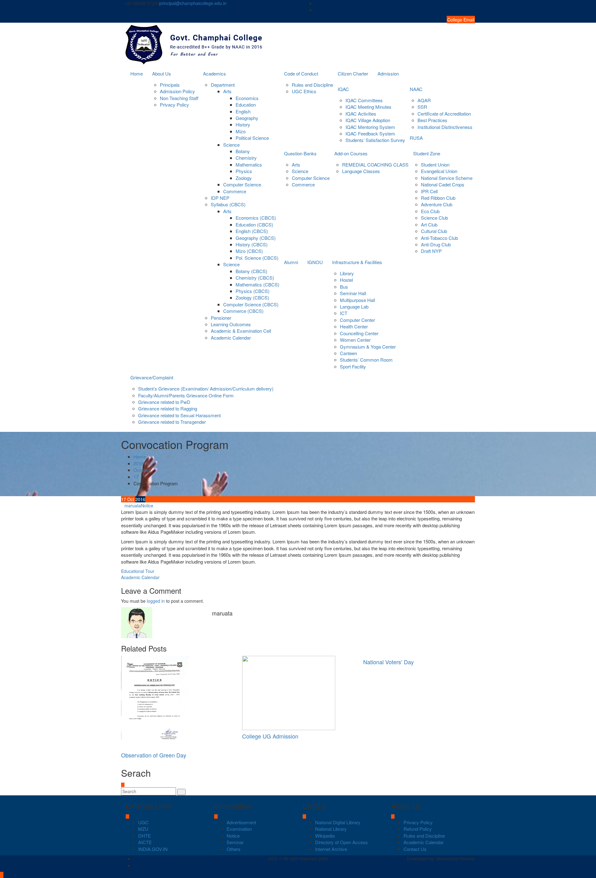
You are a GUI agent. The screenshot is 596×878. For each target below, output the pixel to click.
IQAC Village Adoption (367, 120)
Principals (170, 84)
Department (223, 84)
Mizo (241, 131)
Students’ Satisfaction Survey (375, 140)
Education (246, 104)
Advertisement (241, 822)
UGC (143, 822)
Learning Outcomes (231, 324)
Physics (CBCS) (252, 291)
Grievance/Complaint (151, 377)
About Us (161, 73)
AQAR (424, 100)
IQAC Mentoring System (370, 127)
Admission (388, 73)
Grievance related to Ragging (167, 408)
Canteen (348, 353)
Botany (243, 151)
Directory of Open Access (341, 842)
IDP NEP (220, 197)
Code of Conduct (301, 73)
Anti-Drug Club (436, 244)
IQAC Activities (360, 113)
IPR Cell (429, 191)
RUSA (416, 138)
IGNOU (315, 262)
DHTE (144, 835)
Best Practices (432, 120)
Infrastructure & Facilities (357, 262)
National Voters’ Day (388, 662)
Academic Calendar (231, 337)
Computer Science (242, 184)
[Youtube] (473, 10)
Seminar (235, 842)
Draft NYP (431, 251)
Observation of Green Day (153, 755)
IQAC (343, 89)
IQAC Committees (364, 100)
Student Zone (426, 153)
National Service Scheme (446, 178)
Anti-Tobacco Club (439, 238)
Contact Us (415, 849)
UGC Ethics (304, 91)
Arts (227, 91)
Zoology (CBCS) (252, 297)
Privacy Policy (174, 104)
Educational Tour (137, 571)
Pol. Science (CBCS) (257, 257)
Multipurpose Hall (357, 300)
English (243, 111)
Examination (239, 828)
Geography (247, 118)
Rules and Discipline (312, 84)
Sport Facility (353, 366)
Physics (244, 171)
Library (347, 273)
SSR (422, 106)
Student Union (435, 164)
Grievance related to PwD (164, 402)
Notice (147, 505)
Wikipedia (325, 835)
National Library (331, 828)
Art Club (429, 224)
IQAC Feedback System (370, 133)
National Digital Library (337, 822)
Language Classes (361, 171)
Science (231, 144)
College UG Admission (270, 736)
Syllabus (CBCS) (228, 204)
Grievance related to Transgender (172, 421)
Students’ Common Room (366, 359)
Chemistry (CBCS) (255, 277)
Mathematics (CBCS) (257, 284)
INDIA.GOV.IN (153, 849)
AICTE (145, 842)
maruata (132, 505)
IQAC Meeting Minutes (368, 106)
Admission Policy (177, 91)
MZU (143, 828)
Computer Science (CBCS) (250, 304)
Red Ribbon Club (438, 197)
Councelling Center (359, 333)
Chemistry (246, 157)
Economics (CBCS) (256, 217)
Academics (214, 73)
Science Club (434, 217)
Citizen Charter (353, 73)
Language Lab (354, 306)
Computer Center (357, 320)
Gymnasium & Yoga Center (368, 346)
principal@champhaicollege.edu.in (193, 3)
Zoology (244, 178)
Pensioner (221, 317)
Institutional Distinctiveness (445, 127)
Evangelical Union (439, 171)
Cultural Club (434, 231)
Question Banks (300, 153)
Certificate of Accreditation (444, 113)
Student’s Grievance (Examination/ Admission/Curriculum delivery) (205, 388)
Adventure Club (436, 204)
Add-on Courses (351, 153)
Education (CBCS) (254, 224)
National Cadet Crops (442, 184)
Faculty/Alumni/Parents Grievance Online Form (186, 395)
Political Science (252, 138)
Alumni (291, 262)
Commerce (234, 191)
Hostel (346, 280)
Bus (344, 286)
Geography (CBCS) (256, 238)
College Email (460, 19)
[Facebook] (473, 3)
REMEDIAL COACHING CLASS (375, 164)
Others (234, 849)
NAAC (416, 89)
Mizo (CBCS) (249, 251)
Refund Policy (418, 828)
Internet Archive (331, 849)
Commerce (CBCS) (243, 311)
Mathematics (249, 164)
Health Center (354, 326)
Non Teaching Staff (179, 98)
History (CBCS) (252, 244)
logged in (156, 601)
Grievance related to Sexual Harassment (179, 415)
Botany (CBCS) (251, 271)
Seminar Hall (353, 293)
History (243, 124)
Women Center (355, 339)
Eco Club (430, 211)
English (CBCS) (252, 231)
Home (136, 73)
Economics (247, 98)
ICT (343, 313)
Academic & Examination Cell (241, 330)
